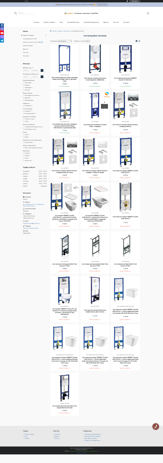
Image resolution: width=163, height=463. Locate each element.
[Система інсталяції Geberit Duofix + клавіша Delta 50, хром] (64, 152)
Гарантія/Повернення (91, 22)
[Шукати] (15, 13)
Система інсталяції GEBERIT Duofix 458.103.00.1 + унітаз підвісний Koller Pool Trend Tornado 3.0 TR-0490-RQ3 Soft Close (125, 360)
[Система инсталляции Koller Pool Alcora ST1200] (64, 245)
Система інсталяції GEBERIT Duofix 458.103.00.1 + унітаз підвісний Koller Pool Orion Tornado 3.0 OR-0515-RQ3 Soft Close (64, 360)
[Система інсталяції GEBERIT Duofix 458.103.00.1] (125, 152)
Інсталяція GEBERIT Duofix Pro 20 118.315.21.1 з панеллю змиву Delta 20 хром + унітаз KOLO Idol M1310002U (64, 311)
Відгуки (106, 22)
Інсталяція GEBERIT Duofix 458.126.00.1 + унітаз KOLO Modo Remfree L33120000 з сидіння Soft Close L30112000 (64, 218)
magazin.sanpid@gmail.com (31, 223)
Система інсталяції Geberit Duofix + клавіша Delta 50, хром (65, 171)
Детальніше (102, 4)
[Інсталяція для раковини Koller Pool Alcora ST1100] (95, 245)
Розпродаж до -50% (30, 39)
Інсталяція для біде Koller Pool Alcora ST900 (125, 265)
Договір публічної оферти (92, 436)
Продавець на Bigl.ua (81, 449)
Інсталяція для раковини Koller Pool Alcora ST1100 (95, 265)
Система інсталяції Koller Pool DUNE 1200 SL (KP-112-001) (95, 311)
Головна (36, 22)
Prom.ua (90, 448)
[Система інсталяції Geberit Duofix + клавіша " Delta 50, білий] (95, 152)
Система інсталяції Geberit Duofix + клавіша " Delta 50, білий (95, 171)
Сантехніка (66, 31)
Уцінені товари (28, 45)
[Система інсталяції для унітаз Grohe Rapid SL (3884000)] (95, 58)
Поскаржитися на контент (76, 451)
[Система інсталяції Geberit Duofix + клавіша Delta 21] (125, 105)
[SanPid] (68, 13)
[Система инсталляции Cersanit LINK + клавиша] (95, 105)
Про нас (116, 22)
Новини (26, 438)
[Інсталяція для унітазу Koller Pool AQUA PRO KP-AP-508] (64, 387)
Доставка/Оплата (73, 22)
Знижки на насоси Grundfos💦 (33, 42)
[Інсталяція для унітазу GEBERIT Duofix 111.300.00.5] (125, 58)
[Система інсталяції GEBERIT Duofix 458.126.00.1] (125, 196)
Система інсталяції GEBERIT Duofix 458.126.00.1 (125, 217)
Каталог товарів (49, 22)
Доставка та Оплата (91, 438)
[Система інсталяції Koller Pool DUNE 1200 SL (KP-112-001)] (95, 290)
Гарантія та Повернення (92, 440)
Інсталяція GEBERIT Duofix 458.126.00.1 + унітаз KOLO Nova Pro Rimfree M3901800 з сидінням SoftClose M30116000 (95, 218)
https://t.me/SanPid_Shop (30, 228)
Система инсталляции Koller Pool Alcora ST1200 (64, 265)
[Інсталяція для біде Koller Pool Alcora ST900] (125, 245)
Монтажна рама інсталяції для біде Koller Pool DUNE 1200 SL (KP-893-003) (65, 79)
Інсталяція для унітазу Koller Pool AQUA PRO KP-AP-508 (64, 407)
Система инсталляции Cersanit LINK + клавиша (95, 125)
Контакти (126, 22)
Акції (61, 22)
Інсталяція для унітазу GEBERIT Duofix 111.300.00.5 (125, 79)
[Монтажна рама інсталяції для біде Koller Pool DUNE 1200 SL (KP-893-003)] (64, 58)
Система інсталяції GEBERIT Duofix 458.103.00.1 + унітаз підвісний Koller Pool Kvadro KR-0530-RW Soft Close (125, 311)
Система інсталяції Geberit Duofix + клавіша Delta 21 (125, 125)
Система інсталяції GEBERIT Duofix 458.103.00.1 (125, 171)
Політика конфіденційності (93, 434)
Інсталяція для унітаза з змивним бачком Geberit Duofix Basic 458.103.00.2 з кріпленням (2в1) (64, 126)
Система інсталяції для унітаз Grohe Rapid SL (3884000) (95, 79)
